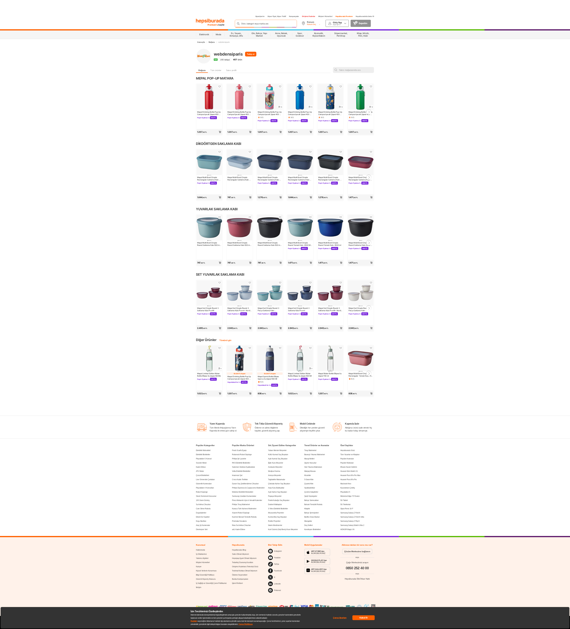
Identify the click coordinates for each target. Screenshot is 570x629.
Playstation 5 (345, 492)
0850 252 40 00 (357, 568)
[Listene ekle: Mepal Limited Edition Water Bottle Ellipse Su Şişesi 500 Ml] (310, 348)
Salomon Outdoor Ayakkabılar (243, 467)
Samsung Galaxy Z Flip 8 (350, 521)
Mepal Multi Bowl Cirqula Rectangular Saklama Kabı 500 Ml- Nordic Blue (238, 178)
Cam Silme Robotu (203, 509)
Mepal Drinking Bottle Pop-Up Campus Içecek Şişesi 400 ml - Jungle (330, 113)
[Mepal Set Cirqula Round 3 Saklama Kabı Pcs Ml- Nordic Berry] (330, 293)
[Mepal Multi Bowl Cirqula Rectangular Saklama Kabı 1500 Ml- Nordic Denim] (270, 162)
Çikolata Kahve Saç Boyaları (279, 484)
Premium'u (213, 24)
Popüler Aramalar (347, 459)
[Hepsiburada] (210, 21)
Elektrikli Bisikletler (203, 455)
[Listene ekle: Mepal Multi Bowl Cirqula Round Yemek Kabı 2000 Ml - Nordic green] (310, 217)
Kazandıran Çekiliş (347, 488)
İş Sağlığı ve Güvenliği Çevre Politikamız (211, 583)
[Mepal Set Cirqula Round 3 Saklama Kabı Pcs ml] (300, 293)
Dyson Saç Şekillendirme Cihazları (245, 484)
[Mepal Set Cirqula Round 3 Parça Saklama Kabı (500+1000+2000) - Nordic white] (360, 293)
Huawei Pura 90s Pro (348, 479)
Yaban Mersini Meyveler (277, 450)
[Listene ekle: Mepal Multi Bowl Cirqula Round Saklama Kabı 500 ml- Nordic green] (219, 217)
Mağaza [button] (202, 70)
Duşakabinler (201, 513)
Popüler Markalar (347, 463)
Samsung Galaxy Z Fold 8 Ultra (352, 517)
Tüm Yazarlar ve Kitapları (350, 455)
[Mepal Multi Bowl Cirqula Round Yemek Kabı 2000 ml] (330, 228)
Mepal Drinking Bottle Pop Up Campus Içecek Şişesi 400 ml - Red (209, 113)
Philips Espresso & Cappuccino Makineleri (248, 488)
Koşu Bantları (201, 521)
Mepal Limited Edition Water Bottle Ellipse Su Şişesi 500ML (209, 374)
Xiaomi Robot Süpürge (241, 513)
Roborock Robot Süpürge (242, 455)
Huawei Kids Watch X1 (349, 471)
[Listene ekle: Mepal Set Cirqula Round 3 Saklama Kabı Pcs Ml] (219, 282)
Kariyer (198, 567)
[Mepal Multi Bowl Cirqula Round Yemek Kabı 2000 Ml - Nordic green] (300, 228)
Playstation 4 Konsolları (205, 488)
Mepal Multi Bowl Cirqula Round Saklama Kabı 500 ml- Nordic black (270, 244)
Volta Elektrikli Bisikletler (241, 471)
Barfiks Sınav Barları (312, 517)
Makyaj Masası (310, 471)
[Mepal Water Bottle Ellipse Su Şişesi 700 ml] (330, 359)
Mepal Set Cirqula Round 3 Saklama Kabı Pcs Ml (208, 309)
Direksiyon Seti (202, 529)
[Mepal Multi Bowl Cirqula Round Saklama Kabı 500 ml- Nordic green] (209, 228)
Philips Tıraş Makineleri (241, 504)
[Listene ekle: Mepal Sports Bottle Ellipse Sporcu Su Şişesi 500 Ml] (280, 348)
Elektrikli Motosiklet (203, 450)
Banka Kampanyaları (240, 579)
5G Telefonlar (345, 504)
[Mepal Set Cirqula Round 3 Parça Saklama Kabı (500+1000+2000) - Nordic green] (270, 293)
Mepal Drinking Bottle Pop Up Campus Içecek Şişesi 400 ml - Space (239, 377)
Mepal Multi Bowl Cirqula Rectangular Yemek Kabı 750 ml (361, 374)
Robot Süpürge (202, 492)
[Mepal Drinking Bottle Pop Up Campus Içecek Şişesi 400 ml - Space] (239, 359)
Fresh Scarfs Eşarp (239, 450)
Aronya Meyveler (274, 475)
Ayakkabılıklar (309, 488)
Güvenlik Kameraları (204, 484)
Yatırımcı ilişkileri (202, 558)
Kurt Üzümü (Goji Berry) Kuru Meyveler (283, 529)
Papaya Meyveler (275, 496)
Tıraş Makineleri (310, 450)
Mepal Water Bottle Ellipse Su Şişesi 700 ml (330, 374)
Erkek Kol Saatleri (203, 517)
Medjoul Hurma (274, 471)
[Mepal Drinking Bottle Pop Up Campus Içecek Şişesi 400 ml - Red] (209, 97)
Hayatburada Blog (239, 550)
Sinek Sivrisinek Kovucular (206, 496)
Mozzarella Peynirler (276, 513)
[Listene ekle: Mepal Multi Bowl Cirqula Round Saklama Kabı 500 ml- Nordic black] (280, 217)
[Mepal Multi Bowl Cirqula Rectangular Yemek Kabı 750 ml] (360, 359)
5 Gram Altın (309, 479)
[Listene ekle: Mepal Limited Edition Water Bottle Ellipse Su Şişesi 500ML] (219, 348)
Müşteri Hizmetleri (325, 16)
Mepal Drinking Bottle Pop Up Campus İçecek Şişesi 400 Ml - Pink (239, 113)
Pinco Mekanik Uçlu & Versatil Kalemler (247, 500)
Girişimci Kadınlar (308, 16)
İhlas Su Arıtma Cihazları (241, 525)
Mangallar (308, 521)
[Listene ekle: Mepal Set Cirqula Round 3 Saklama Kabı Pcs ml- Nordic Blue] (250, 282)
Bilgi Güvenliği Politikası (205, 575)
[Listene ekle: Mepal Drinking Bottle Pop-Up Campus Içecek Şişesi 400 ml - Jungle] (340, 86)
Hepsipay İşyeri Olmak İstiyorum (244, 558)
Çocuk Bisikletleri (202, 475)
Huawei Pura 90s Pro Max (350, 475)
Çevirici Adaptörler (311, 492)
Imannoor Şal (237, 475)
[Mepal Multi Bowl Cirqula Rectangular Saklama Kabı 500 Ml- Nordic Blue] (239, 162)
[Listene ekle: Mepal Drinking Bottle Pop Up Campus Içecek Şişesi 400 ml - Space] (250, 348)
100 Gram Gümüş (203, 500)
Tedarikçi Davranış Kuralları (242, 562)
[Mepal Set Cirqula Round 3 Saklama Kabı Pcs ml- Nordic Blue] (239, 293)
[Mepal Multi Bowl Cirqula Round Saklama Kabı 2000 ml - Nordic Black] (360, 228)
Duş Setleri (308, 525)
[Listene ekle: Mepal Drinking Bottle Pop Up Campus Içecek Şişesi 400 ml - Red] (219, 86)
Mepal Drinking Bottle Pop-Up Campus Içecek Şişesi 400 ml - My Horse (270, 113)
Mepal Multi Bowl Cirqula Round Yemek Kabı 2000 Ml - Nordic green (300, 244)
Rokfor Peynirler (274, 521)
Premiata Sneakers (239, 521)
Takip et (250, 54)
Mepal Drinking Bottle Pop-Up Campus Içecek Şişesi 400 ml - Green (361, 113)
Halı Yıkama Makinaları (313, 467)
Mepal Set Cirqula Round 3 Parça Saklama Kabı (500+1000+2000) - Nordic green (269, 309)
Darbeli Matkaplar (275, 504)
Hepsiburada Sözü (347, 450)
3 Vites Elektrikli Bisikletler (278, 509)
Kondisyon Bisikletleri (312, 529)
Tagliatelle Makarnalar (276, 479)
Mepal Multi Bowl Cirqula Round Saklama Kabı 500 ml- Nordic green (209, 244)
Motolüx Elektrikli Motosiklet (242, 492)
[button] (209, 132)
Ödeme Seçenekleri (239, 575)
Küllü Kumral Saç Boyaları (278, 455)
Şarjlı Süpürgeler (310, 496)
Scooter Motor (201, 463)
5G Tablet (344, 500)
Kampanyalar (294, 16)
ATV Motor (200, 471)
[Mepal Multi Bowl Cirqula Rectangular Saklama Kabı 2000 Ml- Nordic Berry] (360, 162)
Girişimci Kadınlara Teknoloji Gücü (245, 567)
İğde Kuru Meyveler (275, 463)
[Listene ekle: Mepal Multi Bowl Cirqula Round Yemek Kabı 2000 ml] (340, 217)
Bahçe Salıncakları (311, 500)
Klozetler (307, 475)
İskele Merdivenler (275, 525)
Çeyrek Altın (308, 484)
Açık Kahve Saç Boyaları (277, 492)
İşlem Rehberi (237, 583)
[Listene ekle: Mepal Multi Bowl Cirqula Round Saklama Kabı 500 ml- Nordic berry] (250, 217)
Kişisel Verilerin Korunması (206, 571)
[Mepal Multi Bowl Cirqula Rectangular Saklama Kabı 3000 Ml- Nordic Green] (209, 162)
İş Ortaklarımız (201, 554)
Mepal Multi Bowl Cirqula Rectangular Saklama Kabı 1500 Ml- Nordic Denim (269, 178)
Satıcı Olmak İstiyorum (240, 554)
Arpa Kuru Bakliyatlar (276, 488)
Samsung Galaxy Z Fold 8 (350, 513)
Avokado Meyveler (275, 467)
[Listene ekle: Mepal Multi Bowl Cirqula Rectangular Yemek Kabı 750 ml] (371, 348)
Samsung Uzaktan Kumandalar (244, 496)
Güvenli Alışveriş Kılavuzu (206, 579)
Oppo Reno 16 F (346, 509)
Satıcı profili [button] (231, 70)
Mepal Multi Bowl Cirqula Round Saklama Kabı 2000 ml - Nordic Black (361, 244)
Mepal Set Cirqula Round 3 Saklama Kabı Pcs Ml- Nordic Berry (330, 309)
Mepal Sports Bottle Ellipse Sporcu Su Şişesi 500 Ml (268, 377)
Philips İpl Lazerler (239, 459)
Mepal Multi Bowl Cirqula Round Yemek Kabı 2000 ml (329, 244)
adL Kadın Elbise (238, 529)
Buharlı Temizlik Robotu (313, 504)
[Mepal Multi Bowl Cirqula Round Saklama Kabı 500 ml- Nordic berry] (239, 228)
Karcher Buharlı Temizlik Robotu (244, 517)
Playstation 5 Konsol (204, 459)
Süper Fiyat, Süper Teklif (276, 16)
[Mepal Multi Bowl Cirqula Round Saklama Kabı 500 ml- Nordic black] (270, 228)
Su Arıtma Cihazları (203, 504)
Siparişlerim (260, 16)
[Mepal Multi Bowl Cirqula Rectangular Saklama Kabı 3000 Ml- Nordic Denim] (300, 162)
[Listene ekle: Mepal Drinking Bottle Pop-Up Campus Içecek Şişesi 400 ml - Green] (371, 86)
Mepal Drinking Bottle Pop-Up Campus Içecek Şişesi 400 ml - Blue (300, 113)
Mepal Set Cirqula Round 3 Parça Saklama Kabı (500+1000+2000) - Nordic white (360, 309)
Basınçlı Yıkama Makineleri (314, 455)
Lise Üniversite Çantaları (205, 479)
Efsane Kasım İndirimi (348, 467)
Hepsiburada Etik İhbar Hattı (357, 578)
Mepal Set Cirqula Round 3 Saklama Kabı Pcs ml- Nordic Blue (239, 309)
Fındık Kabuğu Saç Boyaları (278, 500)
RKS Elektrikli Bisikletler (241, 463)
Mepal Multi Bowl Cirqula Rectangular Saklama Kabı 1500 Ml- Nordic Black (329, 178)
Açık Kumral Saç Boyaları (277, 459)
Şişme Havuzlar (310, 463)
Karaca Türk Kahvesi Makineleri (244, 509)
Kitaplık (307, 509)
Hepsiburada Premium (344, 16)
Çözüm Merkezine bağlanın (357, 551)
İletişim (198, 587)
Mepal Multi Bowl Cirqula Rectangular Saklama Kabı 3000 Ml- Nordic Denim (299, 178)
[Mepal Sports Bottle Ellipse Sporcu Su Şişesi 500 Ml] (270, 359)
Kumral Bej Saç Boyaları (277, 517)
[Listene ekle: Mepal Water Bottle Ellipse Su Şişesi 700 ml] (340, 348)
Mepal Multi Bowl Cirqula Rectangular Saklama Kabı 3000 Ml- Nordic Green (208, 178)
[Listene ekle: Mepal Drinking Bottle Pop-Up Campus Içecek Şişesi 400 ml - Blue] (310, 86)
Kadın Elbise (201, 467)
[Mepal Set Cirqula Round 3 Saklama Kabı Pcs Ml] (209, 293)
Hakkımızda (200, 550)
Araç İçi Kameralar (203, 525)
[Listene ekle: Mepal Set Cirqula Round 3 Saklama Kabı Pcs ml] (310, 282)
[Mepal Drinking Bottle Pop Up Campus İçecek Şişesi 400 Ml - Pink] (239, 97)
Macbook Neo (345, 484)
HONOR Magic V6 (347, 529)
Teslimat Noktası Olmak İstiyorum (244, 571)
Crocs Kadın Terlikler (240, 479)
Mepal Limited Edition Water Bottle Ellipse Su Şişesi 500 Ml (300, 374)
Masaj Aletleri (309, 459)
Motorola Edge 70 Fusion (350, 496)
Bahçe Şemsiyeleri (311, 513)
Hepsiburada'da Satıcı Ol (365, 16)
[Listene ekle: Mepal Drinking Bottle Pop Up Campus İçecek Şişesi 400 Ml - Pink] (250, 86)
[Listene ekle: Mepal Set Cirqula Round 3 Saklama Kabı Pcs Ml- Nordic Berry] (340, 282)
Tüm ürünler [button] (215, 70)
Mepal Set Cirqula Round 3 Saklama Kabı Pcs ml (299, 309)
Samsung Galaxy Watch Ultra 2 (352, 525)
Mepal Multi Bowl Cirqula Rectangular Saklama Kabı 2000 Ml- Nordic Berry (359, 178)
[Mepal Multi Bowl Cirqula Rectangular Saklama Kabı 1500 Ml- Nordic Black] (330, 162)
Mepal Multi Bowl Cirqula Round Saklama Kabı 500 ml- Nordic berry (239, 244)
